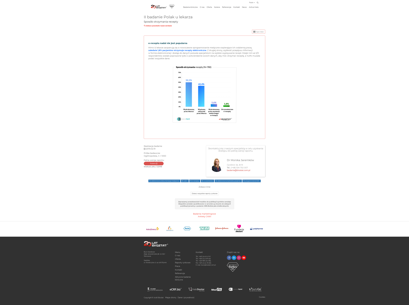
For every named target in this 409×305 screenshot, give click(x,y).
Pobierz (153, 163)
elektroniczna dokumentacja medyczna (165, 181)
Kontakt (236, 7)
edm (185, 181)
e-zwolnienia (208, 181)
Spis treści (260, 32)
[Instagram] (239, 257)
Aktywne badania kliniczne (183, 278)
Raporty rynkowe (182, 262)
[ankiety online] (236, 289)
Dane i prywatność (186, 297)
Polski (251, 2)
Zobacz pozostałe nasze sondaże (159, 26)
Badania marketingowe (204, 214)
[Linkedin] (234, 257)
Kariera (217, 7)
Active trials (254, 7)
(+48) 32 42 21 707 (205, 256)
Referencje (226, 7)
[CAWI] (255, 289)
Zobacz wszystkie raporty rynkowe (204, 193)
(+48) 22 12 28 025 (205, 258)
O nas (202, 7)
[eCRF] (176, 289)
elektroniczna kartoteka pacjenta (228, 181)
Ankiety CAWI (204, 216)
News (244, 7)
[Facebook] (229, 257)
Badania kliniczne (190, 7)
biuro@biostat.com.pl (208, 265)
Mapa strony (170, 297)
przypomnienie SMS (252, 181)
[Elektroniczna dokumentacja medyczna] (216, 289)
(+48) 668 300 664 (205, 261)
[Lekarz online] (196, 289)
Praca (177, 266)
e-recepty (195, 181)
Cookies (262, 297)
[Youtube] (244, 257)
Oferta (209, 7)
